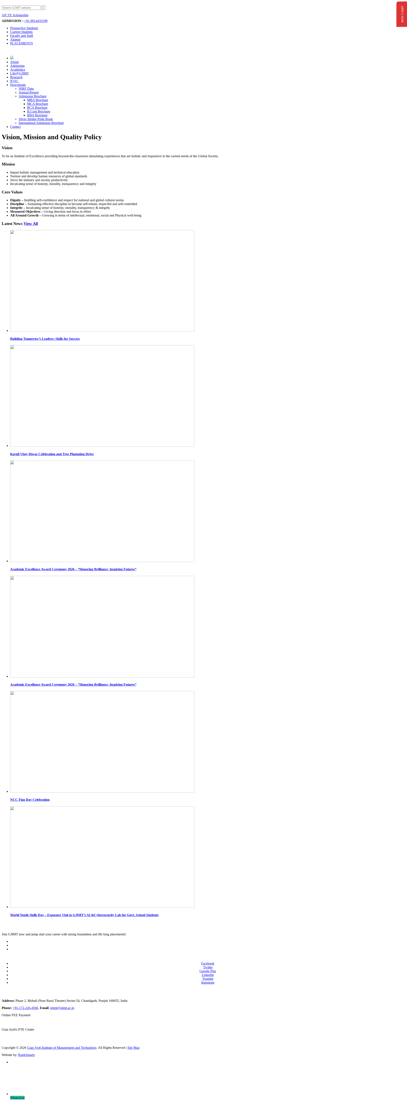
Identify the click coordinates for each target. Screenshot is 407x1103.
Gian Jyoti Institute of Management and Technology (61, 1047)
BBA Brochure (37, 115)
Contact (15, 126)
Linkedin (208, 975)
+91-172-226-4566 (25, 1008)
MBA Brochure (37, 100)
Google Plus (207, 971)
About (14, 62)
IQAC (14, 81)
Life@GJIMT (19, 73)
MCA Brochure (37, 104)
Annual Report (29, 92)
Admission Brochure (32, 96)
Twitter (208, 967)
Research (16, 77)
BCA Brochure (37, 107)
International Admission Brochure (41, 123)
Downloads (18, 85)
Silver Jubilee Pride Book (36, 119)
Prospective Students (24, 28)
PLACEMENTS (21, 43)
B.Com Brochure (38, 111)
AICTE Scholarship (15, 15)
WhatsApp (17, 1097)
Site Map (133, 1047)
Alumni (15, 39)
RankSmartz (26, 1055)
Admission (17, 66)
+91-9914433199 (35, 21)
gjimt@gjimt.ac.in (62, 1008)
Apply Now (38, 15)
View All (31, 223)
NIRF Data (26, 88)
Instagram (207, 982)
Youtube (207, 978)
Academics (17, 69)
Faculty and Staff (21, 35)
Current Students (21, 32)
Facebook (207, 963)
